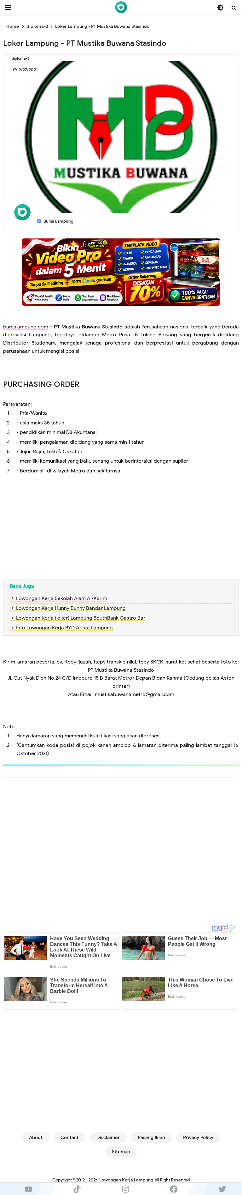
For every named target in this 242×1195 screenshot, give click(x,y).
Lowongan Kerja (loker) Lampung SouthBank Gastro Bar (80, 618)
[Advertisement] (121, 528)
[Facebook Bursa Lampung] (174, 1189)
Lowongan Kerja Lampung (126, 1180)
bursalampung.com (25, 327)
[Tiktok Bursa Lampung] (77, 1189)
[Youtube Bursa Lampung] (28, 1189)
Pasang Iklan (151, 1137)
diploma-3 (21, 58)
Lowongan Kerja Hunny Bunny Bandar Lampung (71, 608)
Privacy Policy (198, 1137)
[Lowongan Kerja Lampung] (121, 7)
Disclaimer (108, 1137)
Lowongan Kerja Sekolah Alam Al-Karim (61, 598)
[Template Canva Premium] (121, 272)
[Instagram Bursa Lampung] (125, 1189)
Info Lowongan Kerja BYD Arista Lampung (64, 628)
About (36, 1137)
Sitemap (121, 1152)
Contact (69, 1137)
